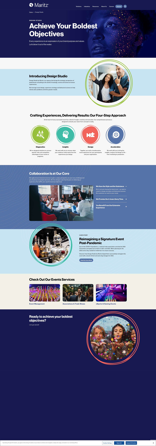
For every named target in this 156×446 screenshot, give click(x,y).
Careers (111, 6)
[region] (78, 443)
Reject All (119, 443)
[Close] (153, 443)
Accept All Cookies (131, 443)
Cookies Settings (107, 443)
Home (31, 12)
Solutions (78, 6)
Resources (95, 6)
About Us (104, 6)
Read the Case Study (86, 260)
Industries (87, 6)
